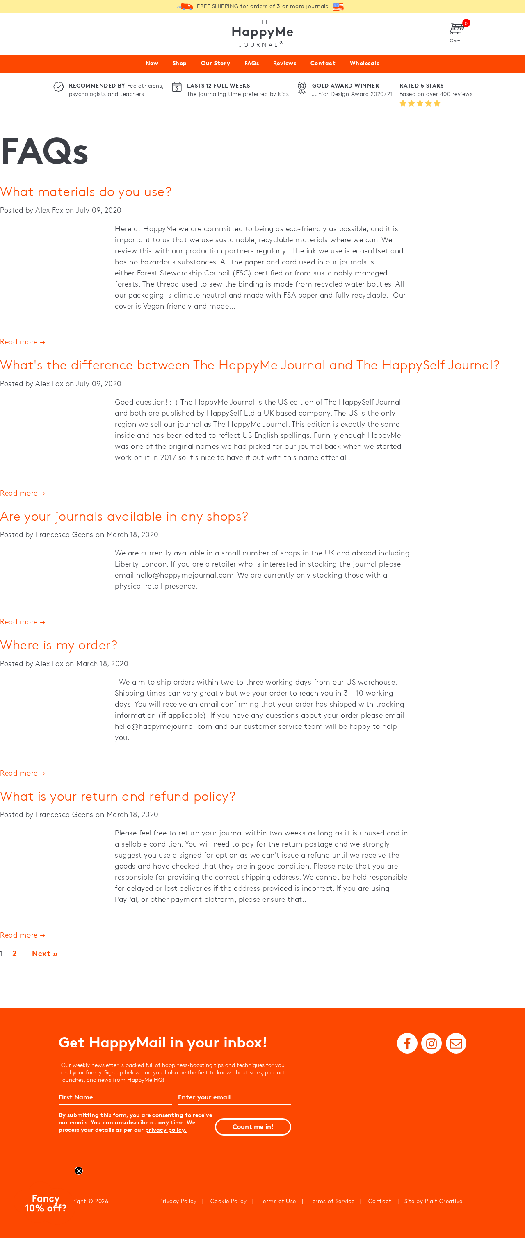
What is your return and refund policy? (117, 796)
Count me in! (253, 1127)
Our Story (216, 63)
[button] (44, 1204)
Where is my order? (58, 645)
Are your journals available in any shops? (124, 516)
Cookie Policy (228, 1201)
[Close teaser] (79, 1171)
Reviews (285, 63)
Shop (180, 63)
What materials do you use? (85, 191)
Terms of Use (278, 1201)
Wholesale (365, 63)
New (152, 63)
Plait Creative (444, 1201)
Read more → (23, 341)
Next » (45, 953)
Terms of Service (332, 1201)
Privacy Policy (177, 1201)
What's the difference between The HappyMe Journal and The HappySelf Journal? (250, 365)
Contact (323, 63)
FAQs (251, 63)
